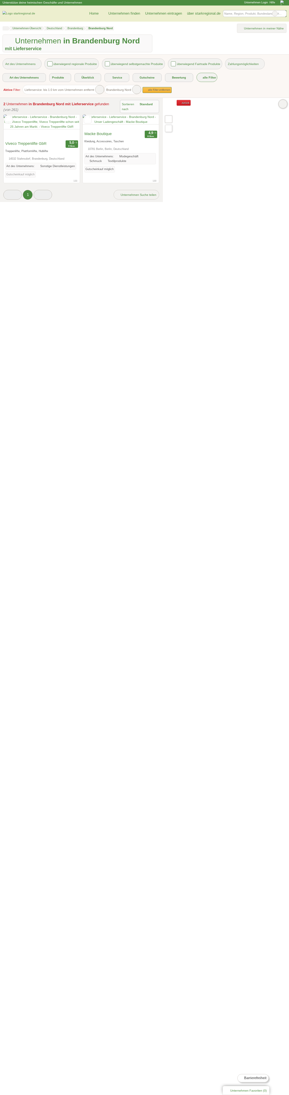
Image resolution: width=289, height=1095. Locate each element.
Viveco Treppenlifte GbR (26, 143)
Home (94, 13)
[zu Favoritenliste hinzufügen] (8, 119)
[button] (12, 195)
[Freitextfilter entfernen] (275, 13)
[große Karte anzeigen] (168, 119)
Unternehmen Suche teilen (138, 194)
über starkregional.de (203, 13)
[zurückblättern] (14, 127)
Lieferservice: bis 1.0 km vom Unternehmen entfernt (59, 89)
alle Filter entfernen (158, 89)
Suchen (283, 13)
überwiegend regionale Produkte (75, 64)
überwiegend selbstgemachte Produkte (137, 64)
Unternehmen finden (124, 13)
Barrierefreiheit (254, 1078)
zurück (185, 103)
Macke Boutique (98, 134)
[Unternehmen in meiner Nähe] (168, 128)
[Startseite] (5, 28)
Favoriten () (248, 1090)
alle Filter (209, 77)
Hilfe (272, 2)
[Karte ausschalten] (282, 104)
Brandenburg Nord (118, 89)
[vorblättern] (69, 127)
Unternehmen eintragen (163, 13)
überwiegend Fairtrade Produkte (198, 64)
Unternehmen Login (255, 2)
